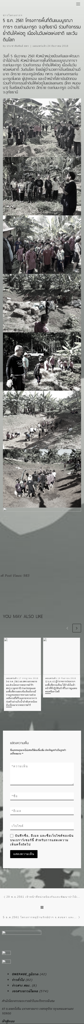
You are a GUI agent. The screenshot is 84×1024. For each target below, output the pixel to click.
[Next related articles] (76, 628)
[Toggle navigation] (78, 4)
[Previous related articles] (67, 628)
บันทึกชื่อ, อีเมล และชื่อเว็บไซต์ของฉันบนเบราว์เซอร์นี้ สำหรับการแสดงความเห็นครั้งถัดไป (42, 840)
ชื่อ (15, 796)
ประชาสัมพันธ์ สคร (18, 46)
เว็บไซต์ (18, 826)
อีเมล (16, 810)
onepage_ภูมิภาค (25, 974)
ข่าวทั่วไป (18, 980)
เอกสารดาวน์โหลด (25, 991)
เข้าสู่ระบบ (8, 1021)
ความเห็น (20, 766)
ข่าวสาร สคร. (21, 985)
